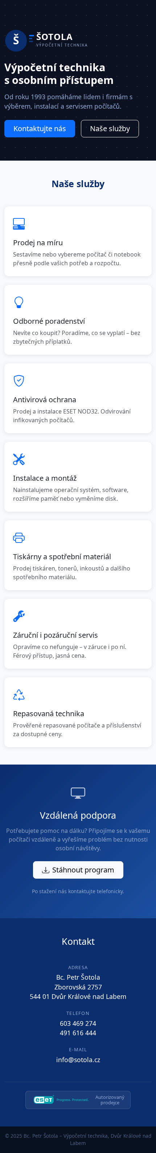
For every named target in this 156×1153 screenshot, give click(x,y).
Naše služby (110, 128)
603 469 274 (78, 1023)
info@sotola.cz (78, 1059)
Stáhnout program (83, 870)
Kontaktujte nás (39, 128)
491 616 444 (78, 1032)
